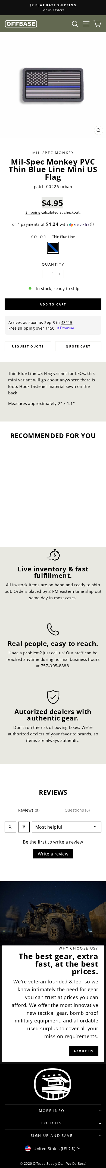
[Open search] (10, 827)
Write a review (53, 854)
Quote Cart (78, 346)
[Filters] (24, 827)
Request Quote (28, 346)
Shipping (33, 212)
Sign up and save (52, 1135)
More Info (51, 1110)
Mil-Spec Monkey (53, 152)
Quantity (53, 264)
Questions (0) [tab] (77, 810)
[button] (53, 224)
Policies (51, 1123)
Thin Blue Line (53, 247)
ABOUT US (83, 1051)
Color (53, 236)
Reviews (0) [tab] (28, 810)
